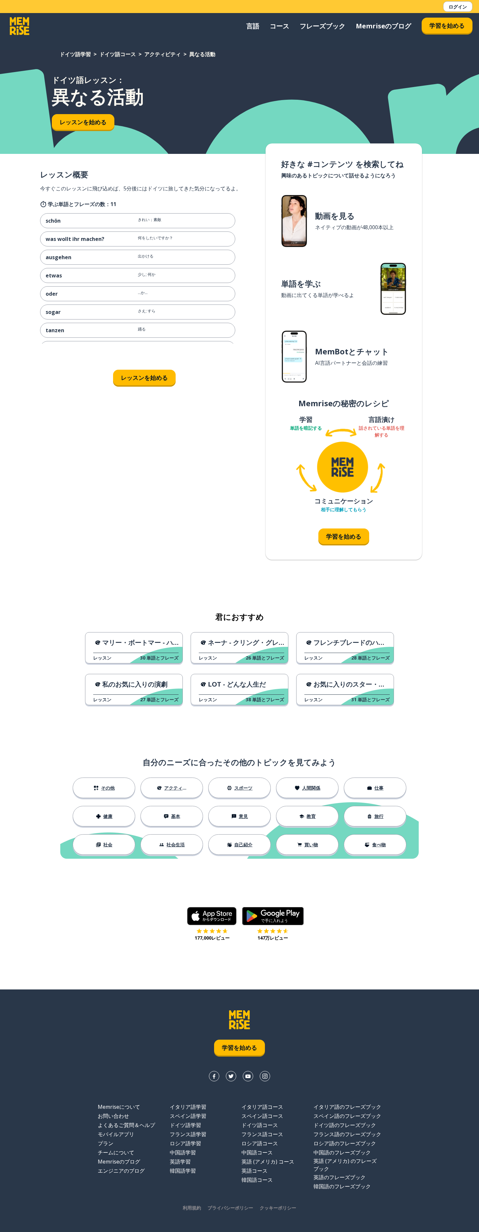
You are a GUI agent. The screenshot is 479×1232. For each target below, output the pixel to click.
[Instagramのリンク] (265, 1076)
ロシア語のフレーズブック (344, 1143)
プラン (105, 1143)
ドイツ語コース (117, 54)
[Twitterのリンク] (231, 1076)
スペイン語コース (262, 1116)
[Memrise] (20, 26)
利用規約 (192, 1208)
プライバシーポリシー (230, 1208)
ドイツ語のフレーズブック (344, 1125)
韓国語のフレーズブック (342, 1186)
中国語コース (257, 1152)
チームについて (116, 1152)
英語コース (254, 1170)
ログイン (458, 7)
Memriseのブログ (383, 26)
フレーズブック (322, 26)
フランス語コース (262, 1134)
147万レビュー (272, 938)
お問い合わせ (113, 1116)
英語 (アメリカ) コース (267, 1161)
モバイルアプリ (116, 1134)
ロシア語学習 (185, 1143)
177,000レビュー (212, 938)
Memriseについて (119, 1106)
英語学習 (180, 1161)
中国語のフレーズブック (342, 1152)
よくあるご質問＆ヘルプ (126, 1125)
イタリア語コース (262, 1106)
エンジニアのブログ (121, 1170)
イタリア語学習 (188, 1106)
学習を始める (447, 25)
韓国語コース (257, 1179)
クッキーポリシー (278, 1208)
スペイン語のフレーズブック (347, 1116)
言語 (252, 26)
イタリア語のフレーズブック (347, 1106)
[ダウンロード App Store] (212, 916)
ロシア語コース (259, 1143)
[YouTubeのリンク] (248, 1076)
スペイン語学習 (188, 1116)
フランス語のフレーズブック (347, 1134)
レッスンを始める (83, 122)
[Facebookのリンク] (214, 1076)
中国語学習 (183, 1152)
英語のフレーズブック (339, 1177)
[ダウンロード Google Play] (273, 916)
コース (279, 26)
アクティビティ (162, 54)
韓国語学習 (183, 1170)
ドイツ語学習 (75, 54)
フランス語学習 (188, 1134)
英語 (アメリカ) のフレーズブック (345, 1164)
